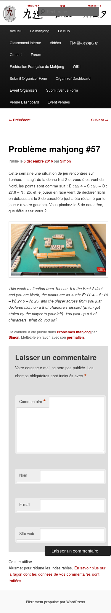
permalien (75, 337)
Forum (36, 54)
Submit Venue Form (62, 90)
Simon (65, 161)
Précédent (19, 119)
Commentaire (32, 401)
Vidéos (55, 42)
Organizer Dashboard (73, 78)
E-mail (24, 504)
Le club (64, 30)
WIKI (76, 66)
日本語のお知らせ (84, 42)
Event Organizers (24, 90)
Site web (26, 533)
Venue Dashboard (24, 101)
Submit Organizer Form (28, 78)
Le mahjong (39, 30)
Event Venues (59, 101)
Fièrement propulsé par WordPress (55, 601)
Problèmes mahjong (74, 332)
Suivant (99, 119)
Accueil (16, 30)
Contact (16, 54)
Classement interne (25, 42)
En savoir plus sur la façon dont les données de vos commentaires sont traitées (57, 574)
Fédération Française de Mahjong (37, 66)
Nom (23, 475)
